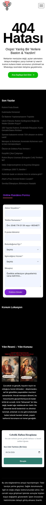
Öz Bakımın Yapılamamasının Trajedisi (18, 117)
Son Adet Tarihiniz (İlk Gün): (15, 447)
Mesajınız (9, 268)
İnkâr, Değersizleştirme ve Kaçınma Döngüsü (20, 165)
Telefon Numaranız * (13, 220)
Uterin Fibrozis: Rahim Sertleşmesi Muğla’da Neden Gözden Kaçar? (20, 122)
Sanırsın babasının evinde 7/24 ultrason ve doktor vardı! (22, 136)
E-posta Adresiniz (12, 232)
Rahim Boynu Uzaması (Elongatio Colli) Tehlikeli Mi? (22, 159)
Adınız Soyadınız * (12, 208)
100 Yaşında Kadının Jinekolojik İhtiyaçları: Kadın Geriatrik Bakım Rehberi (22, 129)
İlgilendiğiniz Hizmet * (14, 256)
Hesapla (23, 461)
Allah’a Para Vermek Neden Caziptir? (17, 179)
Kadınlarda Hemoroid (11, 112)
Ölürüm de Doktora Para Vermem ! (16, 149)
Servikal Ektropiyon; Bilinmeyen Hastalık (19, 184)
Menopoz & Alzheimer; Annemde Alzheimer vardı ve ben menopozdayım (22, 142)
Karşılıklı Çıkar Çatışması (12, 153)
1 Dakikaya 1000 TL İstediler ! (14, 169)
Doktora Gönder (15, 292)
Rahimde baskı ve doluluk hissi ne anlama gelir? (22, 174)
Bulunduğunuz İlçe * (13, 244)
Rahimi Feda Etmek (10, 107)
